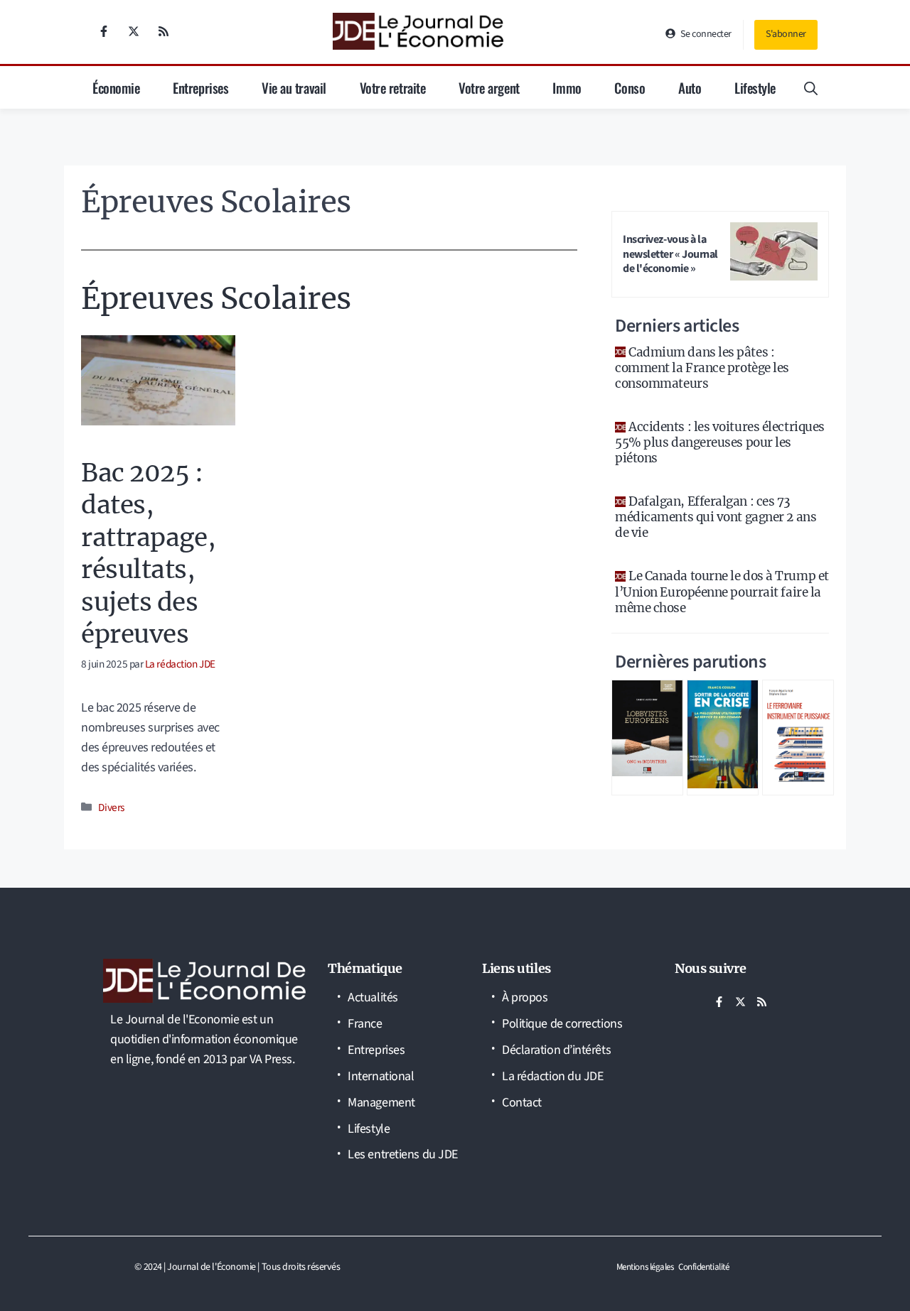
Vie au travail (294, 87)
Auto (689, 87)
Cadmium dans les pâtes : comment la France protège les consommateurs (702, 367)
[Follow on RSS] (163, 31)
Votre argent (489, 87)
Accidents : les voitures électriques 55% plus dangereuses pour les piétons (720, 442)
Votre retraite (393, 87)
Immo (566, 87)
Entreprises (200, 87)
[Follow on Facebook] (103, 31)
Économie (115, 87)
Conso (629, 87)
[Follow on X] (133, 31)
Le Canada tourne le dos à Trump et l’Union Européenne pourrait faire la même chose (722, 591)
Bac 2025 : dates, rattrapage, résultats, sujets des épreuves (148, 554)
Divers (111, 807)
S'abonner (786, 34)
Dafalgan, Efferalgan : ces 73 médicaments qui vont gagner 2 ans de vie (715, 517)
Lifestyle (755, 87)
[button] (811, 87)
